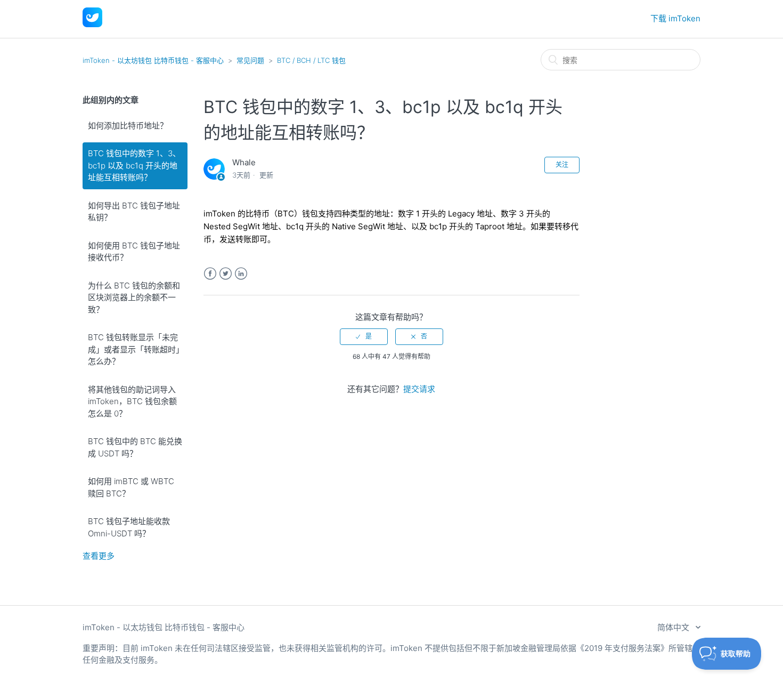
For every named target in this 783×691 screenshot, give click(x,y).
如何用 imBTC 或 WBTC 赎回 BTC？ (131, 487)
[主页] (92, 24)
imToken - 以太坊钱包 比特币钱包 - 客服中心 (153, 60)
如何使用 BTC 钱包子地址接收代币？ (134, 251)
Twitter (225, 273)
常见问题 (250, 60)
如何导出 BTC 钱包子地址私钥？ (134, 211)
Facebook (210, 273)
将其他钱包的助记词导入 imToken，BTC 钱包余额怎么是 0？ (132, 401)
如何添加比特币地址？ (128, 125)
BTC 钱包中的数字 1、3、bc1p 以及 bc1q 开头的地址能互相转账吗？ (134, 165)
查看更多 (99, 556)
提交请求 (419, 389)
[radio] (364, 336)
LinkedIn (241, 273)
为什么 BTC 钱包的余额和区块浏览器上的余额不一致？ (134, 297)
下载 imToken (675, 18)
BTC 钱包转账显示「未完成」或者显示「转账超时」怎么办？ (134, 349)
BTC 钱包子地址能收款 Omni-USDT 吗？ (129, 527)
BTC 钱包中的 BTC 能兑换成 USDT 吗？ (135, 447)
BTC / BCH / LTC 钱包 (311, 60)
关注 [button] (562, 164)
